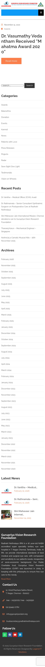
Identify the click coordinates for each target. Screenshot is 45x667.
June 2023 (5, 419)
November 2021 (8, 463)
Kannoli (4, 129)
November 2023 (8, 395)
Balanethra (6, 111)
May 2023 (5, 426)
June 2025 (5, 296)
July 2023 (5, 413)
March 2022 (6, 456)
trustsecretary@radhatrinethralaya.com (23, 621)
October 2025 (7, 271)
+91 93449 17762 (12, 607)
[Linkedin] (20, 634)
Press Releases (7, 148)
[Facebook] (10, 634)
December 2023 (8, 389)
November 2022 (8, 450)
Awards (7, 29)
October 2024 (7, 339)
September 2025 (8, 278)
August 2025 (6, 284)
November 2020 (8, 469)
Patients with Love (9, 142)
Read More (6, 579)
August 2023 (6, 407)
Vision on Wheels (8, 179)
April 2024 (5, 364)
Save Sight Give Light (10, 166)
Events (4, 123)
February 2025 (7, 321)
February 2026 (7, 259)
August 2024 (6, 352)
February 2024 (7, 376)
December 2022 (8, 444)
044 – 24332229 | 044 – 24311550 (20, 600)
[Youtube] (15, 634)
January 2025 (7, 327)
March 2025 (6, 315)
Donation (5, 117)
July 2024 (5, 358)
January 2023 (7, 438)
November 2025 (8, 265)
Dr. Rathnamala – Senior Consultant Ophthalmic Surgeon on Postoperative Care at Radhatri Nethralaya (21, 206)
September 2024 (8, 345)
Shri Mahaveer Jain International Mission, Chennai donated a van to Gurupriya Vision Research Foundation (22, 219)
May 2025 (5, 302)
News (3, 136)
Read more (11, 61)
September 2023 (8, 401)
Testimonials (6, 173)
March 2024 (6, 370)
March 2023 (6, 432)
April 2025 (5, 308)
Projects (4, 154)
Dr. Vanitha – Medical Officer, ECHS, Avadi (18, 197)
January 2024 (7, 382)
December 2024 (8, 333)
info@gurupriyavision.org (17, 614)
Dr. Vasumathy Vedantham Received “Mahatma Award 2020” (21, 43)
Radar (3, 160)
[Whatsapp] (4, 634)
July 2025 (5, 290)
